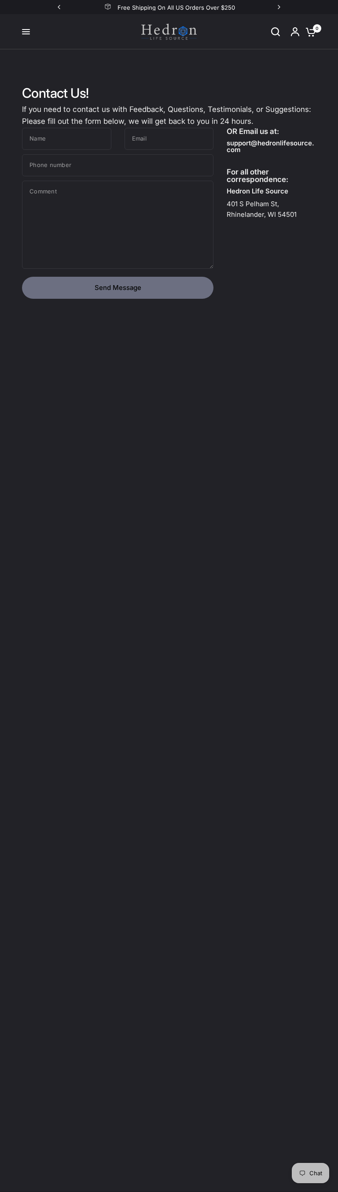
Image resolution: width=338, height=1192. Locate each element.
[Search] (275, 31)
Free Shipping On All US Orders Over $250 (176, 7)
